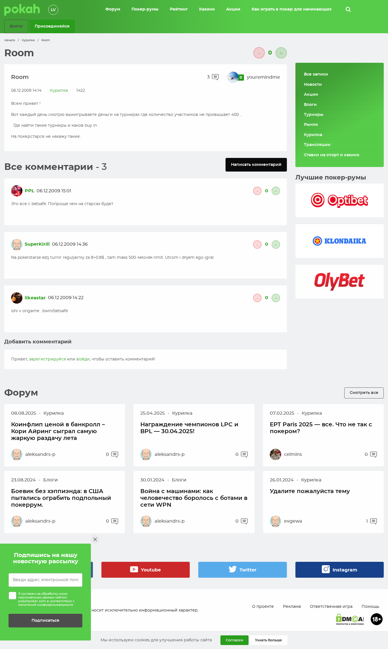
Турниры (314, 115)
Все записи (316, 74)
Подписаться (45, 620)
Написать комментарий (256, 164)
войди (83, 359)
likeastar (35, 298)
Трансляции (317, 145)
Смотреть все (364, 393)
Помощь (370, 607)
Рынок (311, 125)
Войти (16, 26)
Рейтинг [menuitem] (179, 9)
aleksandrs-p (40, 454)
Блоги (310, 105)
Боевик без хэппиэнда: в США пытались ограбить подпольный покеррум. (61, 498)
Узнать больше (268, 640)
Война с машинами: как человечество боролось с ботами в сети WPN (193, 498)
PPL (29, 191)
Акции (311, 95)
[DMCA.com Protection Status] (350, 619)
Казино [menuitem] (207, 9)
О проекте (263, 607)
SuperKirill (37, 244)
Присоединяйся (52, 26)
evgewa (293, 521)
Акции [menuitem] (233, 9)
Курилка (28, 40)
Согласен (234, 640)
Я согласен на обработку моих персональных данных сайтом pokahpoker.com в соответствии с (46, 599)
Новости (313, 85)
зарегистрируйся (47, 359)
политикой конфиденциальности (45, 604)
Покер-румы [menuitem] (145, 9)
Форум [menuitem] (112, 9)
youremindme (263, 77)
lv (53, 10)
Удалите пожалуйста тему (310, 491)
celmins (293, 454)
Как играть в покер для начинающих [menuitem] (291, 9)
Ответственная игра (331, 607)
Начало (9, 40)
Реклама (292, 607)
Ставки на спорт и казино (331, 155)
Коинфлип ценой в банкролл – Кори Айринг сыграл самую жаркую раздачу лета (58, 431)
